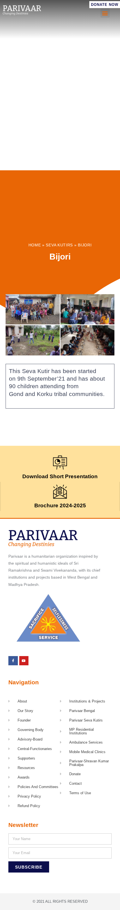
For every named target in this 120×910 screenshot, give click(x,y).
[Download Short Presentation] (60, 463)
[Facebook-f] (13, 661)
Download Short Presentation (60, 476)
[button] (105, 13)
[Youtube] (24, 661)
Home (34, 245)
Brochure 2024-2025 (60, 505)
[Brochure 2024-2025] (60, 492)
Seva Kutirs (59, 245)
